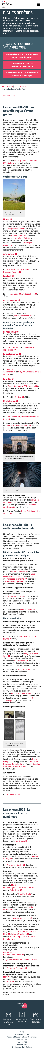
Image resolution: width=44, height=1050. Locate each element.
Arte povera (9, 254)
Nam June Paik (21, 238)
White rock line (28, 294)
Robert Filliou (17, 236)
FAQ (22, 1032)
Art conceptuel (10, 300)
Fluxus (6, 219)
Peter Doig (14, 890)
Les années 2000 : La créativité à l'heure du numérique (22, 74)
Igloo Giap (24, 269)
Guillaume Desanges (15, 968)
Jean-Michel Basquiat (19, 575)
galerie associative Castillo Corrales (21, 959)
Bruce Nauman (14, 386)
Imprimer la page (10, 96)
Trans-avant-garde (13, 581)
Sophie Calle (12, 794)
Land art (7, 276)
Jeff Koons (20, 931)
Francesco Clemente (15, 579)
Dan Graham (12, 417)
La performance (10, 354)
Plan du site (22, 1045)
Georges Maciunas (15, 229)
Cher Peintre (23, 894)
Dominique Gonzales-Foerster (20, 762)
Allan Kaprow (12, 347)
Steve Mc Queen (20, 766)
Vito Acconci (30, 386)
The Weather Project (20, 918)
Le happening (9, 332)
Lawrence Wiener (21, 316)
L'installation (9, 401)
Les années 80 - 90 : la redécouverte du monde (22, 65)
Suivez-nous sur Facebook (22, 1020)
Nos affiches (22, 1039)
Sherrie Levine (26, 609)
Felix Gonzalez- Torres (21, 693)
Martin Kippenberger (10, 886)
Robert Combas (18, 572)
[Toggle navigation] (38, 5)
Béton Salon (8, 952)
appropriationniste (13, 596)
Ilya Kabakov (24, 636)
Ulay (20, 372)
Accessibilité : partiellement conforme (22, 1037)
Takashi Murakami (19, 934)
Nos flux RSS (22, 1042)
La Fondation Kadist (12, 955)
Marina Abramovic (8, 370)
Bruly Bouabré (23, 669)
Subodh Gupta (16, 936)
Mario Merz (11, 269)
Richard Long (12, 294)
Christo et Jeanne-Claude (17, 425)
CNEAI (8, 982)
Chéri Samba (19, 661)
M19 (5, 977)
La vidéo (7, 379)
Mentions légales (22, 1034)
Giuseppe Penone (11, 272)
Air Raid (18, 397)
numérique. (20, 841)
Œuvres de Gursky (14, 865)
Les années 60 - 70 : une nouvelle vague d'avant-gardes (22, 55)
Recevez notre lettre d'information (8, 1021)
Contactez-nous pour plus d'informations (35, 1021)
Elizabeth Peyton (26, 887)
